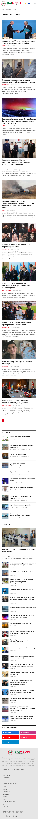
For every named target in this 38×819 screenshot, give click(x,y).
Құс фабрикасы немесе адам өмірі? (21, 505)
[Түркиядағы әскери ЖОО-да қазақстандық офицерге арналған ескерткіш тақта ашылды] (19, 148)
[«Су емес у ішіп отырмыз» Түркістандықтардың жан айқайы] (5, 465)
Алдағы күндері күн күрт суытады (20, 623)
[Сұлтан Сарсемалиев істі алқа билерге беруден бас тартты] (5, 642)
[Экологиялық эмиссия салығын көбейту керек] (5, 481)
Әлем (4, 799)
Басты (5, 786)
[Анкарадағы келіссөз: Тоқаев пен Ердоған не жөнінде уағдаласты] (19, 388)
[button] (34, 3)
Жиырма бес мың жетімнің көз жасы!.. (21, 487)
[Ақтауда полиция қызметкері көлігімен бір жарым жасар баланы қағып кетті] (5, 718)
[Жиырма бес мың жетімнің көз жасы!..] (5, 489)
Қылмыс (5, 806)
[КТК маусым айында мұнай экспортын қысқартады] (5, 674)
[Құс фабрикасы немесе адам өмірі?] (5, 507)
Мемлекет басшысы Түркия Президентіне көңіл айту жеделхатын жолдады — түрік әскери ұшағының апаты (18, 204)
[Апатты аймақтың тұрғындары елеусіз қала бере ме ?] (5, 447)
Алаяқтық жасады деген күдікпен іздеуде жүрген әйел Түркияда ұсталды (18, 81)
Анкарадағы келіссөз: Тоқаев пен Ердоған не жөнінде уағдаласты (15, 401)
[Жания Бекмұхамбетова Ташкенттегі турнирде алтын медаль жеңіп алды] (5, 666)
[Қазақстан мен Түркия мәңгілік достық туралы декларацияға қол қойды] (19, 29)
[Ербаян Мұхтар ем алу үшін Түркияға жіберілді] (19, 349)
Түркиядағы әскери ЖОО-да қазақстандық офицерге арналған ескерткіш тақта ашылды (16, 162)
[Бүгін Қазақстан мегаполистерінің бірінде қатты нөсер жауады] (5, 609)
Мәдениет (6, 794)
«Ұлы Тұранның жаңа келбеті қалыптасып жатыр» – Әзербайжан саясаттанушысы (16, 285)
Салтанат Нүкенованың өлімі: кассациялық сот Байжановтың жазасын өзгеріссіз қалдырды (22, 708)
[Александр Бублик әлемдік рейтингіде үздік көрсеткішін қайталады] (5, 634)
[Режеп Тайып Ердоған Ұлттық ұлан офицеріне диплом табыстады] (19, 310)
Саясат (5, 789)
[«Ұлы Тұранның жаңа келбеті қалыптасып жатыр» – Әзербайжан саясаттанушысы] (19, 271)
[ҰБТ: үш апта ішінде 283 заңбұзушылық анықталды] (19, 537)
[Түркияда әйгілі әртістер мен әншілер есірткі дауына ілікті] (19, 232)
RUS (4, 773)
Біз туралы (6, 775)
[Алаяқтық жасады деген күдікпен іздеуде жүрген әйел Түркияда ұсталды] (19, 68)
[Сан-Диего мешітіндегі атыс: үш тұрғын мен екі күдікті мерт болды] (5, 617)
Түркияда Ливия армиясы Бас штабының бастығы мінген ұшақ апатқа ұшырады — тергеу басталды (19, 121)
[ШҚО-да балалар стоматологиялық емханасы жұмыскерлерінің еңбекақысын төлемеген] (5, 682)
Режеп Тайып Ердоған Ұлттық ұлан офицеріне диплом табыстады (16, 324)
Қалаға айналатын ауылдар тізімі (20, 436)
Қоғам (5, 804)
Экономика (7, 791)
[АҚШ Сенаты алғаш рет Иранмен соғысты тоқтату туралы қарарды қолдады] (5, 565)
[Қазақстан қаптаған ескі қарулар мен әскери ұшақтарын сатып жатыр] (5, 516)
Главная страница (6, 9)
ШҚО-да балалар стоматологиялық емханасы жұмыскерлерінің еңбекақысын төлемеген (21, 682)
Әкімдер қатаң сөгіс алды (18, 454)
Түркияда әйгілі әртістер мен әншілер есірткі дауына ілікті (17, 245)
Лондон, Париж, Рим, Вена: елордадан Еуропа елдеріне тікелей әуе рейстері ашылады (22, 599)
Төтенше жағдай (9, 801)
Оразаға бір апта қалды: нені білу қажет (22, 472)
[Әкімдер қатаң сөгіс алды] (5, 456)
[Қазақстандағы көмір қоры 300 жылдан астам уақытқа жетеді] (5, 658)
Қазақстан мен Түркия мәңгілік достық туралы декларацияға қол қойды (18, 42)
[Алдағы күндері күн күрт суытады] (5, 625)
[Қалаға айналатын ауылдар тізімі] (5, 439)
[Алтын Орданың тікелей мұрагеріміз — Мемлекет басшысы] (5, 591)
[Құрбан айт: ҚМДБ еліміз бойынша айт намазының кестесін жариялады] (5, 573)
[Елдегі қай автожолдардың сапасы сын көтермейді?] (5, 701)
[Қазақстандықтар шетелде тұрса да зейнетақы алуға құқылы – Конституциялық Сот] (5, 581)
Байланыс (6, 777)
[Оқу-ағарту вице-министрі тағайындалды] (5, 650)
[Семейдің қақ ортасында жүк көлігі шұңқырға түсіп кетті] (5, 498)
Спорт (5, 796)
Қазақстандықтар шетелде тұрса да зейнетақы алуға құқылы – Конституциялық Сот (21, 581)
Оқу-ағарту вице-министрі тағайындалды (23, 648)
